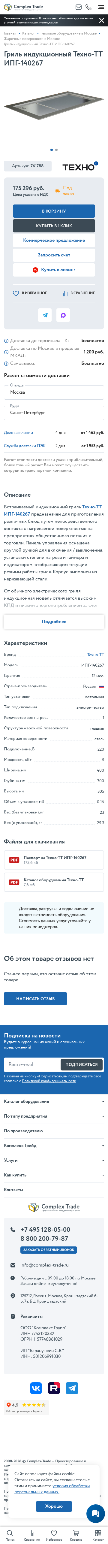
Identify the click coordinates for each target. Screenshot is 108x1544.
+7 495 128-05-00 (45, 1229)
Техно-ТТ (95, 655)
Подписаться (81, 1065)
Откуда (16, 385)
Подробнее (54, 621)
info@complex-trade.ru (44, 1265)
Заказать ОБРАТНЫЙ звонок (48, 1250)
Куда (14, 405)
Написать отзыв (35, 999)
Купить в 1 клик (54, 226)
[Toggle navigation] (101, 6)
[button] (51, 150)
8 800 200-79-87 (44, 1238)
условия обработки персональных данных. (52, 1489)
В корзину (54, 211)
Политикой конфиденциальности (49, 1081)
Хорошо (54, 1506)
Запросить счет (54, 255)
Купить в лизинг (58, 269)
